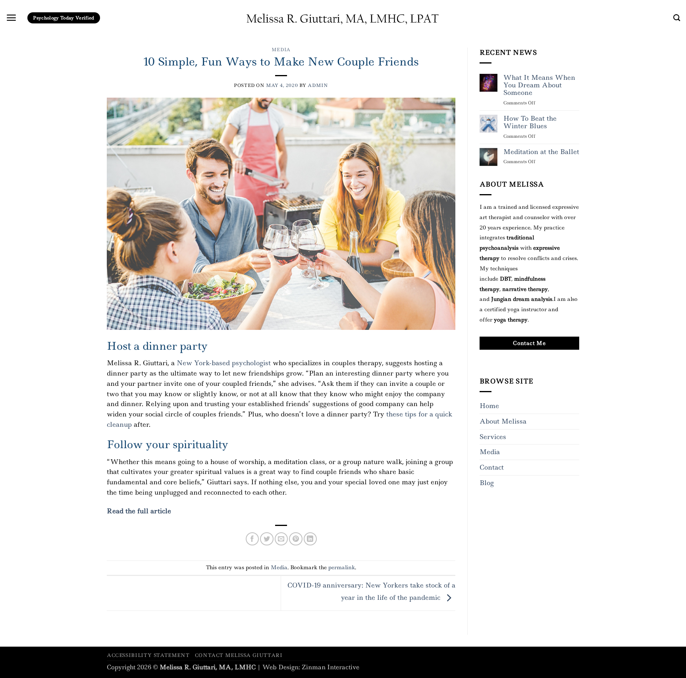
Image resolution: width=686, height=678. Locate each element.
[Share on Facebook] (252, 538)
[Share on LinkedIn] (310, 538)
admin (318, 85)
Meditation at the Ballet (541, 152)
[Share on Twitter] (266, 538)
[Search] (676, 18)
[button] (11, 17)
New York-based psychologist (224, 362)
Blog (487, 482)
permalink (341, 567)
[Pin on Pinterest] (295, 538)
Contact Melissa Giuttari (239, 655)
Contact (492, 467)
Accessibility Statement (148, 655)
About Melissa (503, 421)
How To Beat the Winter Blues (530, 122)
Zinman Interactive (330, 667)
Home (489, 405)
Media (281, 49)
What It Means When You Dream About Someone (539, 85)
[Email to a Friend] (281, 538)
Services (493, 436)
